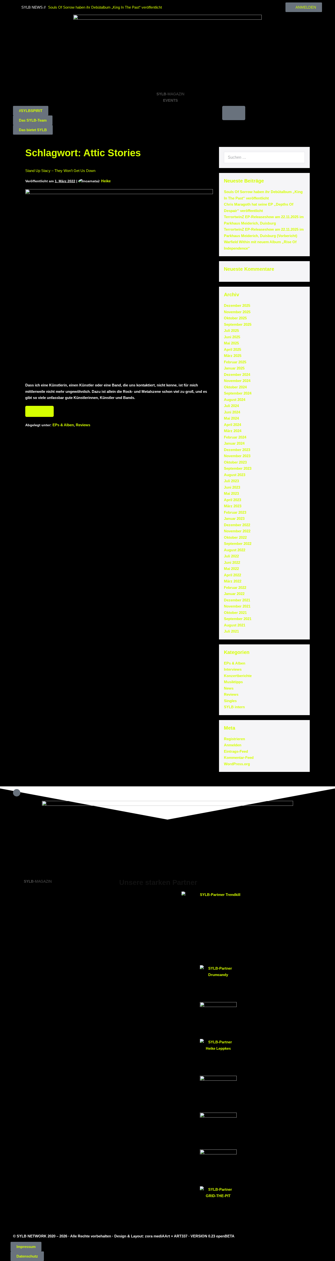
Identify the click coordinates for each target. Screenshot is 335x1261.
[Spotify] (186, 5)
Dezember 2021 (237, 600)
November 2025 (237, 312)
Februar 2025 (235, 362)
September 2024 (237, 393)
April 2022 (232, 575)
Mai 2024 (231, 418)
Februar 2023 (235, 512)
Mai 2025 (231, 343)
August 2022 (234, 550)
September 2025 (237, 324)
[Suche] (298, 157)
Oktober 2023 (235, 462)
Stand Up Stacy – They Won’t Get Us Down (60, 171)
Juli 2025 (231, 330)
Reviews (83, 425)
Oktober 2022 (235, 537)
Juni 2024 (232, 412)
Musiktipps (233, 682)
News (228, 688)
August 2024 (234, 399)
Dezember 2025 (237, 305)
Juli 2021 (231, 631)
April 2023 (232, 500)
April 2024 (232, 425)
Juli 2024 (231, 406)
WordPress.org (237, 764)
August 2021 (234, 625)
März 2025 (232, 356)
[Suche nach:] (264, 157)
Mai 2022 (231, 569)
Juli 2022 (231, 556)
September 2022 (237, 543)
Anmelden (232, 745)
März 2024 (232, 431)
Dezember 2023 (237, 450)
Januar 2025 (234, 368)
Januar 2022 (234, 594)
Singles (230, 701)
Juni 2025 (232, 337)
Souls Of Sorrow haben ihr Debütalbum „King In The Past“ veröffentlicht (105, 7)
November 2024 (237, 381)
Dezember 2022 (237, 525)
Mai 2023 (231, 493)
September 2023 (237, 468)
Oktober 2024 (235, 387)
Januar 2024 (234, 443)
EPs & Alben (63, 425)
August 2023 (234, 475)
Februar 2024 (235, 437)
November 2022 (237, 531)
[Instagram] (176, 5)
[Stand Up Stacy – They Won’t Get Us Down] (119, 283)
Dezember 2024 (237, 374)
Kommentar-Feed (239, 757)
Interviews (233, 669)
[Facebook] (172, 5)
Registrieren (234, 739)
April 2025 (232, 349)
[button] (30, 110)
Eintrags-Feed (236, 751)
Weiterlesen (39, 409)
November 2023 (237, 456)
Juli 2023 (231, 481)
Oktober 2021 (235, 612)
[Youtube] (181, 5)
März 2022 (232, 581)
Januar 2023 (234, 518)
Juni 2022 (232, 562)
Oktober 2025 (235, 318)
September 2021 (237, 619)
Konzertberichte (238, 676)
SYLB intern (234, 707)
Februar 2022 (235, 587)
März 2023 (232, 506)
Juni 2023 (232, 487)
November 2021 (237, 606)
